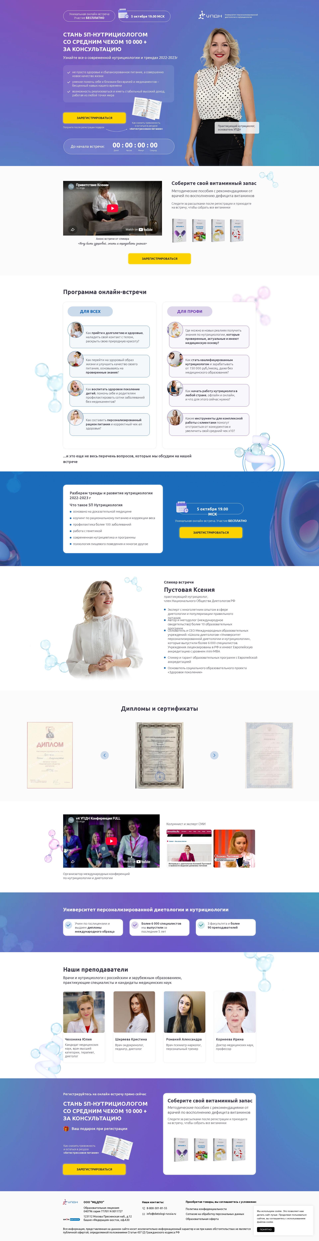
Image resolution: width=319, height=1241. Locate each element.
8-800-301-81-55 (157, 1208)
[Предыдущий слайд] (105, 755)
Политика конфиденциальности (206, 1208)
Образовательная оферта (202, 1218)
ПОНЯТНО (266, 1229)
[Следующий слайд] (214, 755)
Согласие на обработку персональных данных (215, 1213)
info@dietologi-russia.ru (161, 1213)
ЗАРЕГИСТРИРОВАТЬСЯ (94, 118)
